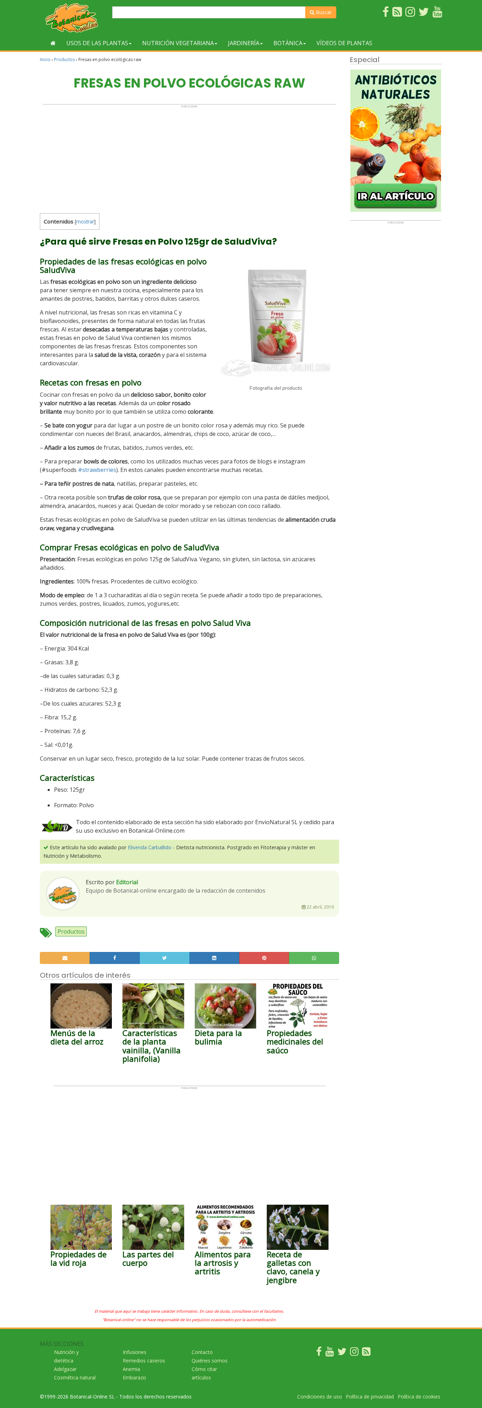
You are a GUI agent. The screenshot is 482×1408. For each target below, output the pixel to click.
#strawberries (97, 470)
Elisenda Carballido (149, 847)
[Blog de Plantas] (366, 1353)
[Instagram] (354, 1353)
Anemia (131, 1369)
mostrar (85, 221)
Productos (64, 59)
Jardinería (243, 43)
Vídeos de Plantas (344, 43)
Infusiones (134, 1352)
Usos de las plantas (97, 43)
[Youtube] (329, 1353)
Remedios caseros (144, 1360)
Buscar (323, 12)
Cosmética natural (75, 1377)
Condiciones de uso (319, 1396)
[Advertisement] (189, 157)
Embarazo (134, 1377)
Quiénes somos (210, 1360)
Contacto (202, 1352)
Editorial (127, 882)
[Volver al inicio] (53, 43)
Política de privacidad (370, 1396)
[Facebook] (319, 1353)
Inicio (45, 59)
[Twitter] (342, 1353)
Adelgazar (65, 1369)
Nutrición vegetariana (178, 43)
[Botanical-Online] (73, 18)
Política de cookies (419, 1396)
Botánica (287, 43)
